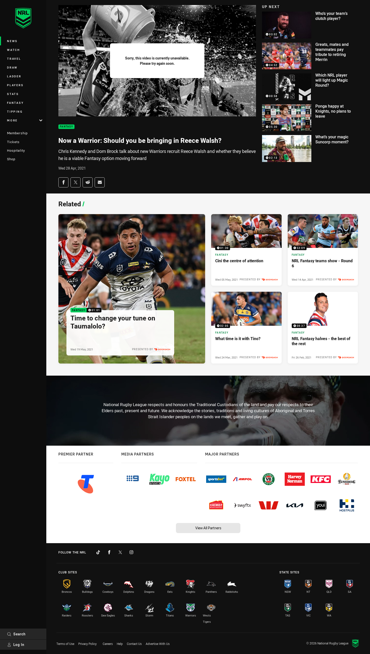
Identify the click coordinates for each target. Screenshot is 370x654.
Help (120, 644)
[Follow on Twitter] (120, 552)
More (12, 120)
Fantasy (15, 103)
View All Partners (208, 528)
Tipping (15, 111)
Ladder (14, 76)
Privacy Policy (87, 644)
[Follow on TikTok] (98, 552)
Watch (13, 50)
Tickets (13, 142)
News (12, 41)
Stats (13, 94)
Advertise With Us (158, 644)
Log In (18, 644)
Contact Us (134, 644)
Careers (108, 644)
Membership (17, 133)
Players (15, 85)
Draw (12, 67)
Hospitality (16, 150)
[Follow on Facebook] (109, 552)
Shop (11, 159)
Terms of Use (65, 644)
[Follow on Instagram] (131, 552)
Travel (14, 58)
